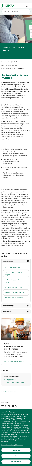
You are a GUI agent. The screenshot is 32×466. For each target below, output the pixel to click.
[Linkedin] (13, 405)
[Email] (2, 405)
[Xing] (16, 405)
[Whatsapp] (6, 405)
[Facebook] (9, 405)
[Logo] (8, 5)
